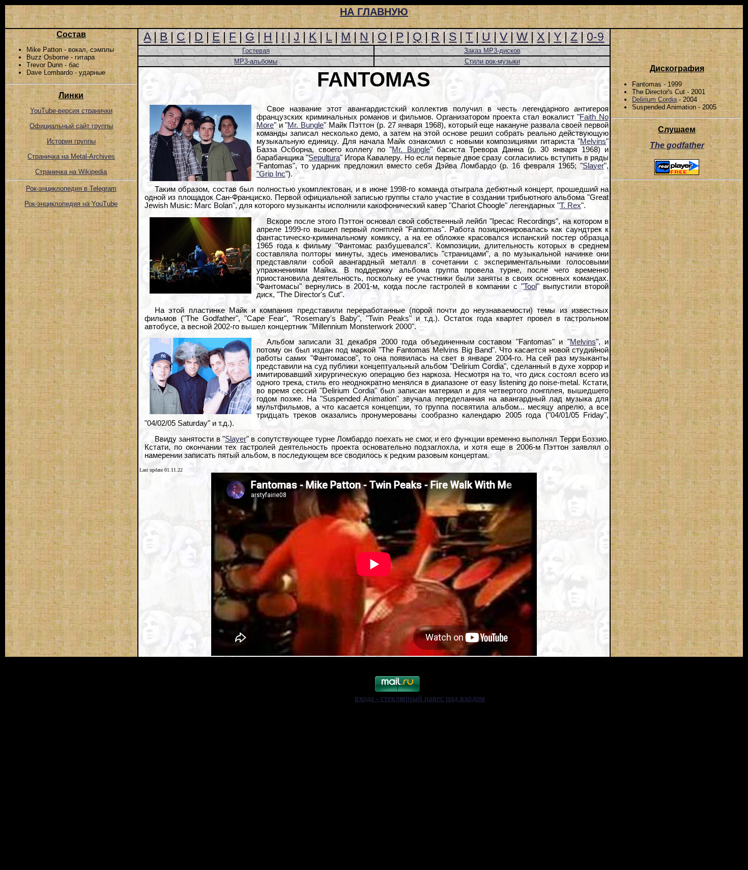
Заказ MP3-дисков (492, 50)
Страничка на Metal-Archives (71, 156)
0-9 (595, 36)
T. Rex (570, 205)
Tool (530, 286)
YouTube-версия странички (71, 110)
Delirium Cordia (654, 99)
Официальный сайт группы (71, 126)
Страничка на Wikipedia (71, 172)
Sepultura (324, 158)
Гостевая (256, 50)
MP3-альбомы (255, 61)
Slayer (593, 166)
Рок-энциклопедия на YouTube (71, 204)
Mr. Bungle (305, 125)
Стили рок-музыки (492, 61)
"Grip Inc (270, 174)
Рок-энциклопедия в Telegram (71, 188)
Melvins (593, 141)
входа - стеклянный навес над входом (420, 698)
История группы (71, 141)
